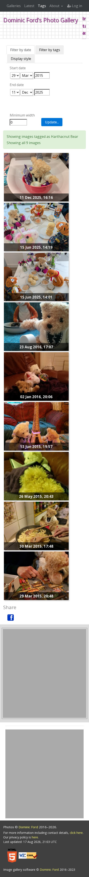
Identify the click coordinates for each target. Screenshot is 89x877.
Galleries (14, 5)
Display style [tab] (21, 58)
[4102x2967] (36, 226)
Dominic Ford (29, 827)
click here (76, 833)
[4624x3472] (36, 176)
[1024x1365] (36, 326)
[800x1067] (36, 475)
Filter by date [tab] (20, 49)
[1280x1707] (36, 426)
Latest (29, 5)
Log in (76, 5)
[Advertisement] (44, 673)
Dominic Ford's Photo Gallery (40, 20)
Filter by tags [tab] (49, 49)
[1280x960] (36, 376)
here (35, 837)
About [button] (54, 5)
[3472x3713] (36, 276)
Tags (42, 5)
